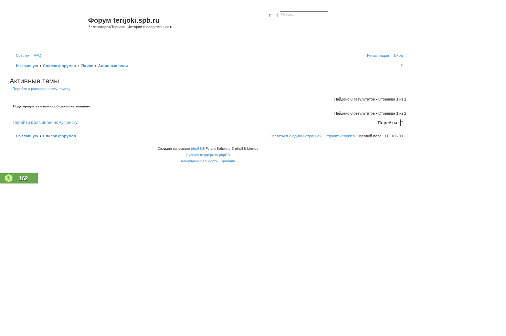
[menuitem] (36, 55)
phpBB (196, 148)
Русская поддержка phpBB (208, 155)
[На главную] (49, 28)
